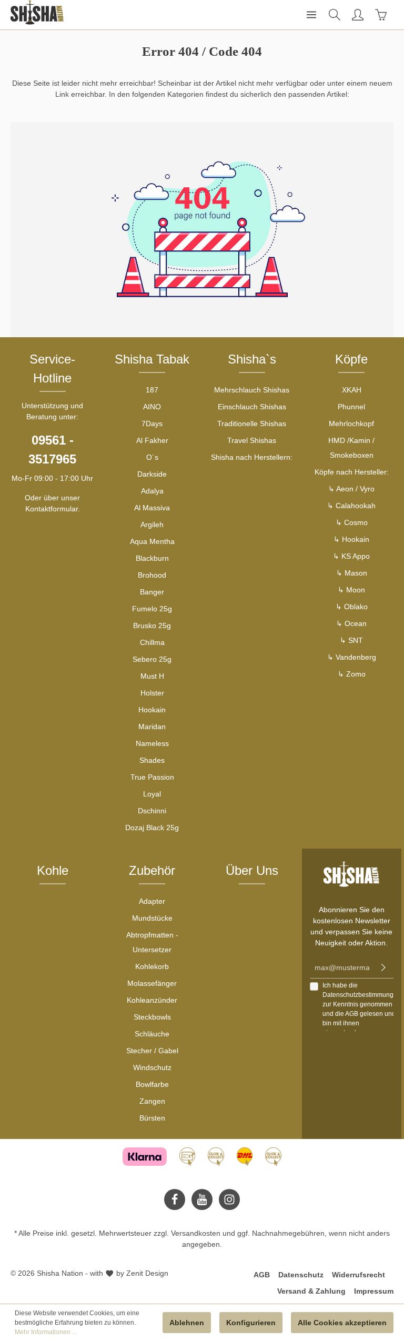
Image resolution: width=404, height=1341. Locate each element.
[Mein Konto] (357, 14)
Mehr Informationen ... (46, 1332)
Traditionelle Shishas (251, 423)
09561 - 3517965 (52, 449)
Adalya (152, 491)
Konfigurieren (251, 1322)
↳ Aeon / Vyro (351, 489)
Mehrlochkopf (351, 423)
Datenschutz (301, 1275)
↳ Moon (351, 590)
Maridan (152, 726)
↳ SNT (351, 640)
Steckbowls (152, 1017)
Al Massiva (152, 507)
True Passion (152, 777)
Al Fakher (152, 440)
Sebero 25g (152, 659)
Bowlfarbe (152, 1084)
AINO (152, 406)
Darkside (152, 474)
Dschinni (152, 810)
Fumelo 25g (152, 608)
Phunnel (351, 406)
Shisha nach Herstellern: (251, 457)
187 (152, 390)
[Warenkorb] (380, 14)
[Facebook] (174, 1199)
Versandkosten (195, 1233)
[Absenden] (383, 968)
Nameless (152, 743)
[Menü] (311, 14)
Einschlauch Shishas (252, 406)
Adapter (152, 901)
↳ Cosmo (352, 522)
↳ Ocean (351, 623)
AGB (351, 1013)
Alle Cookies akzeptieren (342, 1322)
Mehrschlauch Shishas (251, 390)
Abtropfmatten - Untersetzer (152, 942)
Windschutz (152, 1067)
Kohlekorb (152, 966)
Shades (152, 760)
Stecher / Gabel (152, 1050)
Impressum (373, 1291)
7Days (152, 423)
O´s (152, 457)
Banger (152, 592)
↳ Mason (351, 573)
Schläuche (152, 1034)
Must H (152, 676)
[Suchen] (334, 14)
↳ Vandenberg (351, 657)
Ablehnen (186, 1322)
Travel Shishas (251, 440)
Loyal (152, 794)
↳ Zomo (352, 674)
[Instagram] (229, 1199)
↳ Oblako (352, 606)
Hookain (152, 709)
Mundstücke (152, 918)
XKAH (351, 390)
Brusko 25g (152, 625)
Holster (152, 693)
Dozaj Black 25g (152, 827)
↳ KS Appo (351, 556)
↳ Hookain (351, 539)
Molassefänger (152, 983)
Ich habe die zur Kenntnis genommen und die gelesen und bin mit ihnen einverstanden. (361, 1009)
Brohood (152, 575)
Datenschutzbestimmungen (361, 995)
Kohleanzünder (152, 1000)
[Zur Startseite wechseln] (37, 12)
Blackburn (152, 558)
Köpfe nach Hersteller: (352, 472)
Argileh (152, 524)
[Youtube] (202, 1199)
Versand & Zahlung (311, 1291)
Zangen (152, 1101)
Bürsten (152, 1118)
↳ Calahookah (351, 505)
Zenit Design (147, 1273)
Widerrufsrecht (358, 1275)
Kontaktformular (51, 509)
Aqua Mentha (152, 541)
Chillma (152, 642)
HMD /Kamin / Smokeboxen (351, 447)
